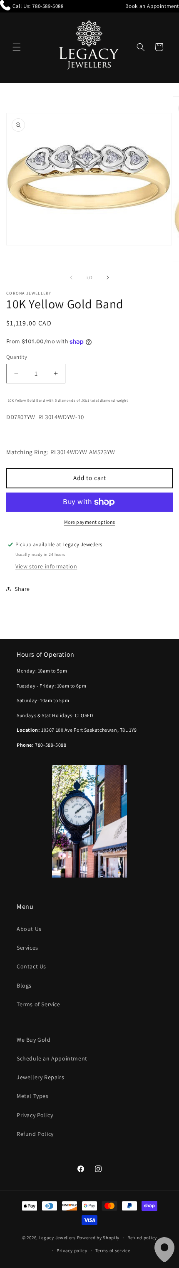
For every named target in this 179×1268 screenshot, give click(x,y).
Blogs (24, 985)
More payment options (89, 522)
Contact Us (31, 966)
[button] (16, 47)
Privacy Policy (35, 1115)
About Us (29, 929)
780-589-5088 (47, 6)
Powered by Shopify (98, 1237)
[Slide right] (108, 277)
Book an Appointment (152, 6)
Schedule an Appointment (52, 1058)
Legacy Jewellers (57, 1237)
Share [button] (22, 589)
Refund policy (142, 1237)
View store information (46, 566)
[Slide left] (71, 277)
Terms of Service (38, 1004)
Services (27, 947)
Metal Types (33, 1096)
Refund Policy (35, 1134)
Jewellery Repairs (40, 1077)
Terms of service (112, 1250)
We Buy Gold (34, 1039)
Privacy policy (72, 1250)
